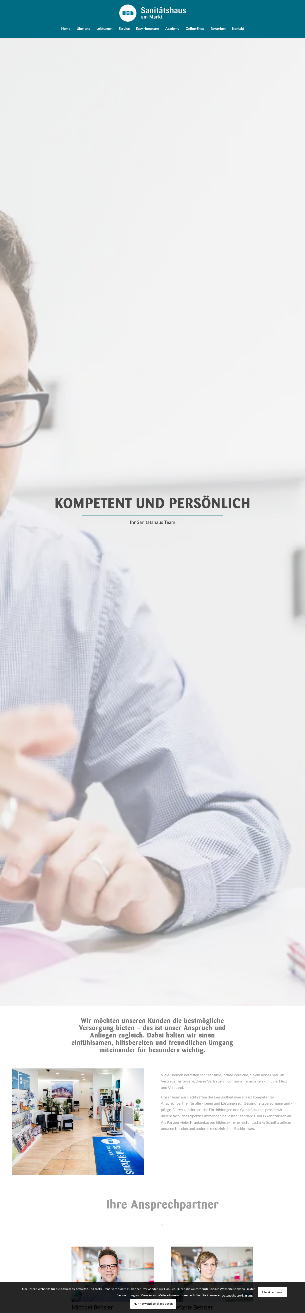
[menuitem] (65, 27)
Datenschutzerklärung (237, 1295)
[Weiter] (133, 1122)
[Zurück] (22, 1122)
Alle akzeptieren (272, 1292)
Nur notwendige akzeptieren (153, 1303)
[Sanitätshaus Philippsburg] (152, 13)
